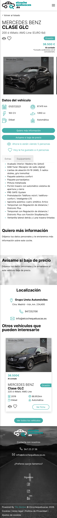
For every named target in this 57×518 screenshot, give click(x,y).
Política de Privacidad (36, 511)
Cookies (6, 511)
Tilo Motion (20, 507)
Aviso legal (17, 511)
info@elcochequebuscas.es (30, 454)
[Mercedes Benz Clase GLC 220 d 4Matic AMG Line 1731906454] (28, 355)
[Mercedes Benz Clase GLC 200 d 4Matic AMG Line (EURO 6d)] (28, 75)
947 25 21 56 (30, 449)
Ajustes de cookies (11, 515)
